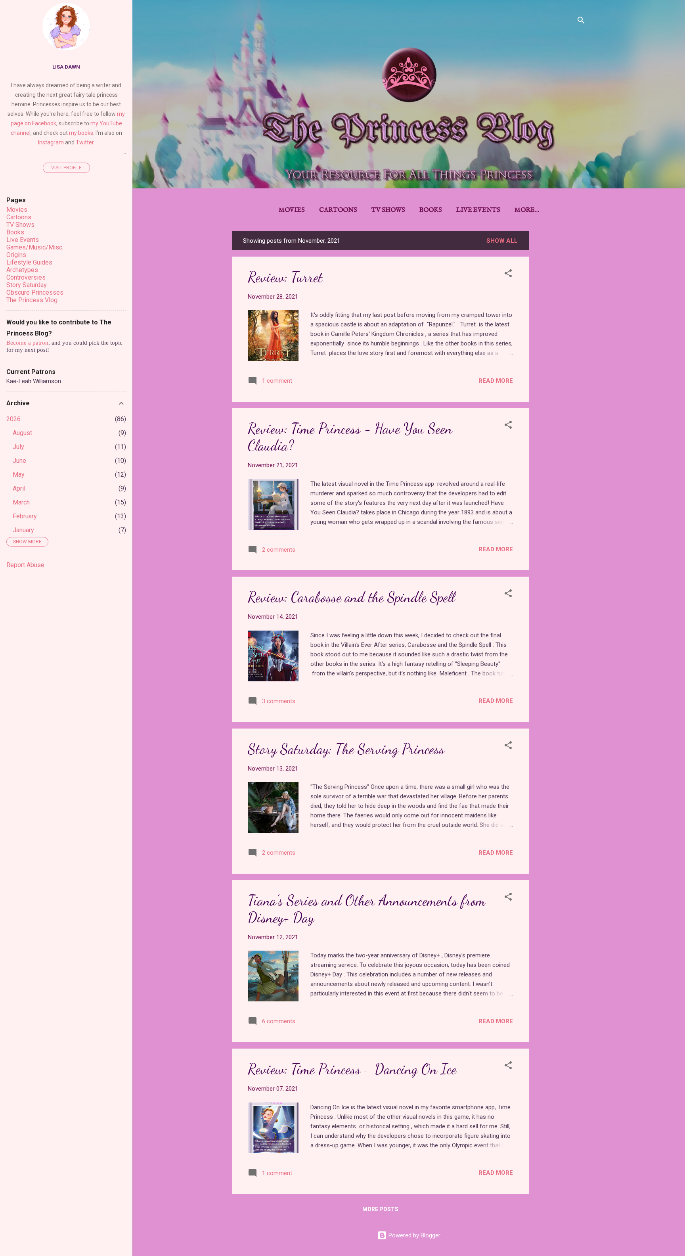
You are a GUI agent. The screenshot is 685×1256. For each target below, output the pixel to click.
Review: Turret (285, 277)
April (19, 488)
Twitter (85, 142)
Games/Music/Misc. (34, 247)
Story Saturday (26, 285)
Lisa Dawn (66, 66)
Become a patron (27, 342)
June (19, 460)
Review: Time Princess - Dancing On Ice (352, 1069)
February (25, 516)
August (22, 433)
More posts (380, 1209)
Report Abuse (25, 565)
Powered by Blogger (413, 1235)
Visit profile (66, 168)
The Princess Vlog (31, 300)
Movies (292, 210)
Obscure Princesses (34, 292)
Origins (16, 255)
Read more (495, 380)
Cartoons (338, 210)
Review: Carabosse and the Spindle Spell (351, 597)
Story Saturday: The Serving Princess (346, 748)
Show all (502, 240)
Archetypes (22, 270)
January (23, 530)
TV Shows (388, 210)
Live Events (478, 210)
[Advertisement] (560, 350)
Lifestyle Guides (29, 262)
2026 (13, 419)
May (19, 474)
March (21, 502)
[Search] (581, 22)
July (18, 447)
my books (81, 133)
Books (430, 210)
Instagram (51, 142)
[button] (508, 274)
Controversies (26, 277)
